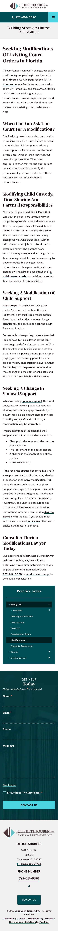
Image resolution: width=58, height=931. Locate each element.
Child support (11, 305)
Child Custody (17, 622)
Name (7, 696)
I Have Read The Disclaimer (24, 792)
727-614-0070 (25, 17)
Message (8, 745)
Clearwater (10, 84)
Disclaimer (9, 785)
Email (7, 712)
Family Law (16, 604)
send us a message (38, 574)
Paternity (15, 628)
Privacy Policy (35, 918)
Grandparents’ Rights (21, 634)
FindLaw (44, 922)
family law (33, 521)
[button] (53, 17)
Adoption (17, 610)
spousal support (32, 401)
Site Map (21, 918)
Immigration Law (18, 658)
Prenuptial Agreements (21, 646)
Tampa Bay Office (30, 864)
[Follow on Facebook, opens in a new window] (29, 887)
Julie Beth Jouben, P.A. (27, 910)
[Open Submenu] (49, 604)
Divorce (14, 652)
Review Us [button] (29, 899)
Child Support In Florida (22, 616)
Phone (7, 729)
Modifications (18, 640)
